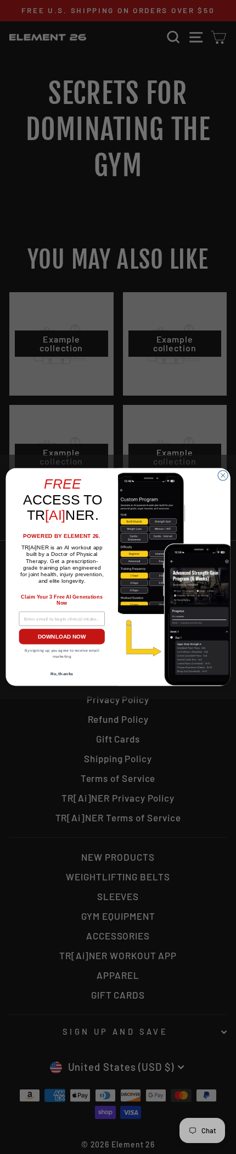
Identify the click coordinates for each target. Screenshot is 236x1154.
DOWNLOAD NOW (62, 637)
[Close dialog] (223, 475)
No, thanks (61, 673)
